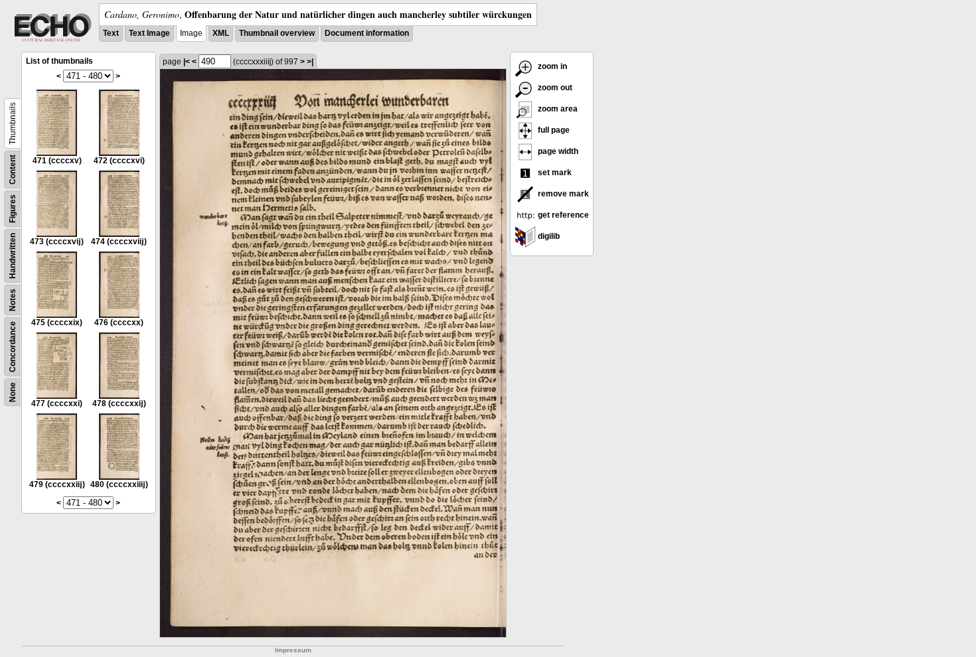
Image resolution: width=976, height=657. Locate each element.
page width (557, 151)
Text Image (149, 33)
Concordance (12, 346)
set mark (554, 172)
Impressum (293, 650)
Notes (12, 300)
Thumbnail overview (277, 33)
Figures (12, 208)
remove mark (562, 193)
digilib (548, 236)
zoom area (557, 108)
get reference (562, 215)
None (12, 392)
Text (111, 33)
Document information (367, 33)
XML (220, 33)
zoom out (554, 87)
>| (310, 61)
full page (553, 130)
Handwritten (12, 256)
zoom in (551, 66)
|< (186, 61)
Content (12, 169)
